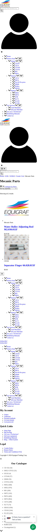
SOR (6, 176)
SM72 (6, 493)
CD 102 (6, 468)
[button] (16, 59)
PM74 (6, 496)
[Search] (1, 11)
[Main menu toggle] (3, 168)
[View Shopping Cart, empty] (19, 52)
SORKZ (12, 176)
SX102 (6, 473)
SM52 (6, 488)
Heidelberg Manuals (10, 438)
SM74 (6, 499)
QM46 (6, 479)
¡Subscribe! (3, 343)
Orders (6, 415)
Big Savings (8, 432)
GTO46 (6, 476)
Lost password (8, 422)
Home (2, 176)
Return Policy (8, 450)
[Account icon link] (19, 50)
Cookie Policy (8, 448)
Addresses (7, 416)
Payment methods (9, 418)
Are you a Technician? (11, 434)
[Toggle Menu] (20, 58)
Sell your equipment (10, 436)
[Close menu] (2, 274)
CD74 (6, 502)
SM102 (6, 507)
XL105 (6, 513)
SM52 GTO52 (8, 470)
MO (5, 490)
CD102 (6, 510)
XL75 (6, 505)
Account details (9, 420)
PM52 (6, 485)
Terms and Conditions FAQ (13, 452)
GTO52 (6, 482)
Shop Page (7, 430)
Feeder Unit (20, 176)
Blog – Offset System (11, 440)
